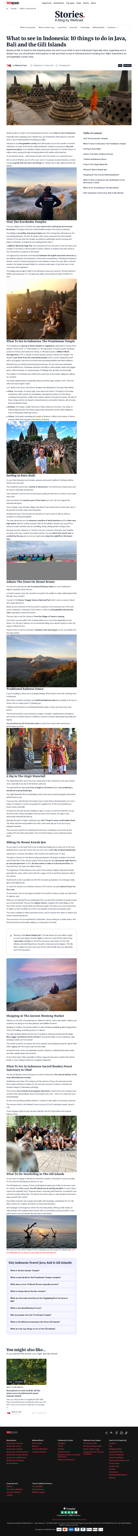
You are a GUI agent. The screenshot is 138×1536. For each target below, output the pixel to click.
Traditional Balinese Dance (94, 159)
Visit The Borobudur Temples (95, 139)
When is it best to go (46, 27)
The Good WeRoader (40, 1449)
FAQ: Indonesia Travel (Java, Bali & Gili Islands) (103, 193)
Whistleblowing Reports (118, 1475)
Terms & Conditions (116, 1455)
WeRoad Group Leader (92, 1440)
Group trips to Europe (14, 1443)
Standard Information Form (119, 1460)
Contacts (112, 1443)
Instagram (61, 1443)
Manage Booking (115, 1449)
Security (112, 1469)
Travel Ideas (85, 27)
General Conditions (116, 1458)
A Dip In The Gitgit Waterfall (95, 164)
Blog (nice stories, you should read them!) (69, 1456)
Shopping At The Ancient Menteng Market (101, 175)
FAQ (110, 1446)
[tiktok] (126, 1432)
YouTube (61, 1449)
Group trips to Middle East (16, 1458)
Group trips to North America (17, 1452)
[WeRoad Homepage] (12, 3)
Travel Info (73, 27)
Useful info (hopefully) (118, 1440)
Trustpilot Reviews (39, 1452)
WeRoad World (98, 27)
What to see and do (27, 27)
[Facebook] (116, 1432)
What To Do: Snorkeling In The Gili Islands (100, 188)
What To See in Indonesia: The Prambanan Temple (104, 144)
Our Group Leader (90, 1443)
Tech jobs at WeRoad (14, 1489)
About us (35, 1446)
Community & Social (65, 1440)
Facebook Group (64, 1452)
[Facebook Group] (111, 1432)
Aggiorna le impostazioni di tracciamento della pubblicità (69, 1519)
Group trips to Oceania (15, 1460)
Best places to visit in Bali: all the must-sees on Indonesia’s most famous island (23, 1393)
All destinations (12, 1463)
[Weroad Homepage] (22, 1432)
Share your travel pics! (66, 1460)
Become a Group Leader (92, 1446)
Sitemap (112, 1478)
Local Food (61, 27)
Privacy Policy (114, 1463)
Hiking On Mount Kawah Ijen (95, 170)
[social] (106, 1432)
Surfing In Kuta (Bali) (92, 149)
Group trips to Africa (14, 1449)
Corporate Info (12, 1484)
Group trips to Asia (13, 1446)
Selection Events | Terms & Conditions (93, 1453)
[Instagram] (121, 1432)
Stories (14, 9)
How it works (37, 1443)
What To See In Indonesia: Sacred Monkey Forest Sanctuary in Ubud (104, 181)
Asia (120, 65)
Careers (9, 1486)
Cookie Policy (114, 1466)
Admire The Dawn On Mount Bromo (98, 154)
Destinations (11, 1440)
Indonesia (127, 65)
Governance (113, 1472)
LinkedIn (9, 1495)
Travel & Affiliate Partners (42, 1484)
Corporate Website (13, 1492)
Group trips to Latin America (17, 1455)
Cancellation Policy (116, 1452)
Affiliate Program (38, 1492)
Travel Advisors (38, 1489)
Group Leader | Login (91, 1449)
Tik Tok (60, 1446)
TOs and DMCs (37, 1486)
